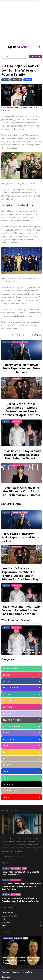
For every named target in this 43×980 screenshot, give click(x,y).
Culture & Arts (7, 938)
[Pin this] (37, 335)
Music (25, 342)
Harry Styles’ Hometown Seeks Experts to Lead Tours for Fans (21, 368)
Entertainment (17, 342)
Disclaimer (16, 972)
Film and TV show (16, 79)
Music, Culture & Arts (10, 916)
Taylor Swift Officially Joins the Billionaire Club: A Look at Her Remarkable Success (21, 491)
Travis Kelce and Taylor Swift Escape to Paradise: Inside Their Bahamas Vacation (21, 454)
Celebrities (5, 79)
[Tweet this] (35, 335)
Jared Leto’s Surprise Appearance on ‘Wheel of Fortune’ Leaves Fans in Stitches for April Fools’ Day (21, 409)
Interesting (27, 79)
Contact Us (6, 977)
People (4, 925)
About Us (5, 972)
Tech (3, 919)
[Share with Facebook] (32, 335)
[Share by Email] (40, 335)
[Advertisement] (21, 21)
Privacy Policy (27, 972)
